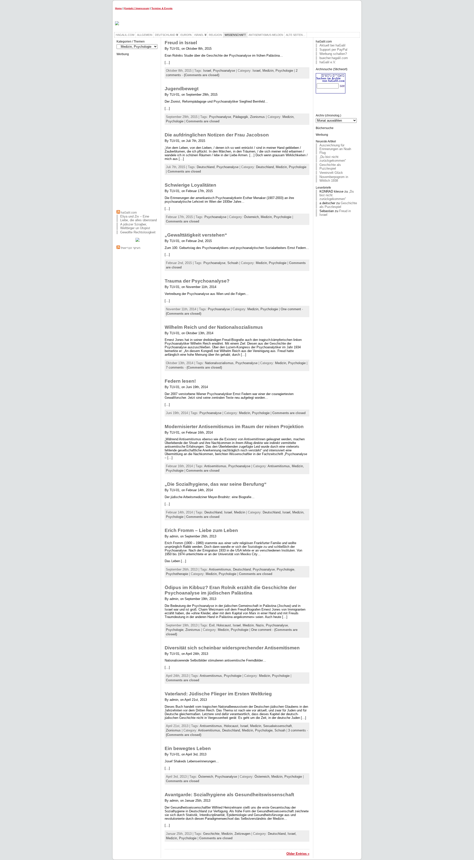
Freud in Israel (181, 42)
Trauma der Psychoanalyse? (197, 281)
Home (118, 8)
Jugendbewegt (181, 88)
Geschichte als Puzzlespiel (330, 166)
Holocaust (224, 625)
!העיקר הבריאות (130, 247)
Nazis (260, 625)
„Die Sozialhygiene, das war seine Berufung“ (216, 484)
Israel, (257, 70)
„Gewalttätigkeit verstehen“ (196, 235)
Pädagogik (240, 117)
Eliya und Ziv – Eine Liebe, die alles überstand (138, 218)
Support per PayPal (333, 49)
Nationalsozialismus (219, 363)
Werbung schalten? (333, 54)
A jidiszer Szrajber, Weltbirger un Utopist (135, 226)
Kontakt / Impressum (136, 8)
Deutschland (206, 167)
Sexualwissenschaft (277, 726)
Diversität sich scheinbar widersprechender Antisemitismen (232, 647)
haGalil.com (129, 212)
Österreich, (252, 217)
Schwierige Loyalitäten (190, 185)
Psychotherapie (177, 574)
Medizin (239, 512)
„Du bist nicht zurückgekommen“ (332, 158)
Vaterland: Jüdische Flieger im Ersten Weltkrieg (218, 693)
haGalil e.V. (327, 62)
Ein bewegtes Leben (188, 748)
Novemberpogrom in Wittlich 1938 (333, 178)
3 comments (297, 730)
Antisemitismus (215, 466)
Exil (212, 625)
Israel (207, 70)
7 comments (175, 367)
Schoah (232, 263)
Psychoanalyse (224, 70)
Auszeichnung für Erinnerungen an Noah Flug (335, 148)
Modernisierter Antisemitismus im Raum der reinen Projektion (234, 426)
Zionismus (257, 117)
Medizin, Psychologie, (258, 730)
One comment (291, 309)
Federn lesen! (180, 381)
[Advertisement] (137, 132)
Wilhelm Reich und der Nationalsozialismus (214, 327)
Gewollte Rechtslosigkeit (138, 232)
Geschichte (211, 834)
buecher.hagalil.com (333, 58)
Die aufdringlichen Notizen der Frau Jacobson (217, 134)
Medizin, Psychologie (277, 70)
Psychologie (285, 569)
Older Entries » (297, 854)
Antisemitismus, (280, 466)
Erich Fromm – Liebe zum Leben (201, 530)
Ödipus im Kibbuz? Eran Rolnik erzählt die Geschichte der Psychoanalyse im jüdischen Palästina (230, 590)
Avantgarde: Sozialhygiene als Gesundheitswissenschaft (229, 794)
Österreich (205, 776)
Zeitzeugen (242, 834)
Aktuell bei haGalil (332, 45)
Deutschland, (266, 167)
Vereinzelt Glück (331, 173)
